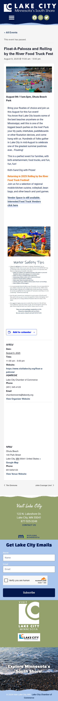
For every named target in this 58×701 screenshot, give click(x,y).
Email (5, 564)
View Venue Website (16, 473)
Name (5, 552)
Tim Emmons (11, 485)
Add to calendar (22, 332)
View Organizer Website (18, 398)
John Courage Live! (43, 485)
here (15, 205)
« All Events (10, 32)
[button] (11, 17)
